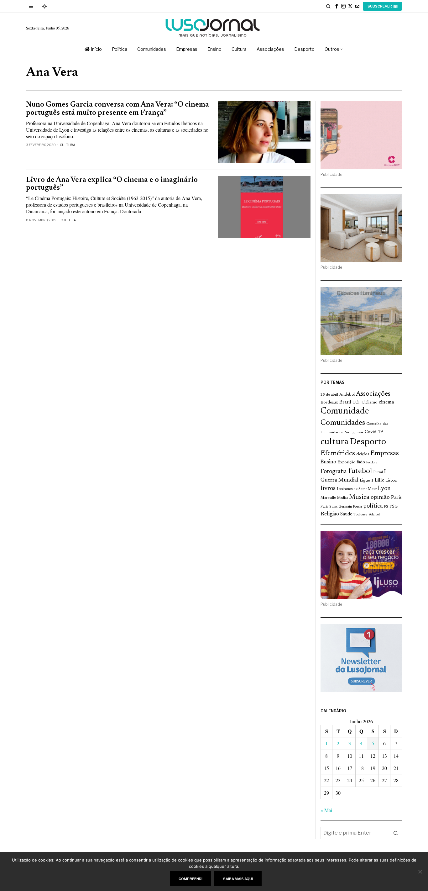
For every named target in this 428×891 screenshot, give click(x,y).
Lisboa (391, 480)
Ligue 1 (366, 480)
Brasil (345, 402)
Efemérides (338, 453)
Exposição (346, 462)
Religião (330, 514)
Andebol (347, 395)
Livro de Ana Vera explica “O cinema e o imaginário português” (112, 184)
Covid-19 (374, 432)
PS (386, 507)
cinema (386, 402)
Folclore (371, 462)
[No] (420, 871)
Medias (342, 498)
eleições (362, 454)
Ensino (328, 462)
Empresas (384, 453)
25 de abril (329, 395)
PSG (393, 507)
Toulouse (360, 514)
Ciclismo (370, 402)
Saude (346, 514)
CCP (356, 402)
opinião (380, 497)
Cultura (67, 145)
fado (361, 462)
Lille (379, 480)
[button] (395, 833)
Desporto (368, 442)
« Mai (326, 810)
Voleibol (374, 514)
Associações (373, 394)
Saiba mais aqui (238, 879)
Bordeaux (329, 402)
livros (328, 489)
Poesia (357, 507)
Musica (359, 497)
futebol (360, 471)
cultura (334, 442)
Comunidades (343, 423)
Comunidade (345, 411)
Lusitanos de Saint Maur (357, 489)
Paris (396, 497)
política (373, 506)
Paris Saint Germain (336, 507)
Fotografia (334, 472)
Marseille (328, 498)
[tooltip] (336, 6)
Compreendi (190, 879)
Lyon (384, 489)
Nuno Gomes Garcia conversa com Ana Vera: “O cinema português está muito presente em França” (117, 108)
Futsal (378, 472)
